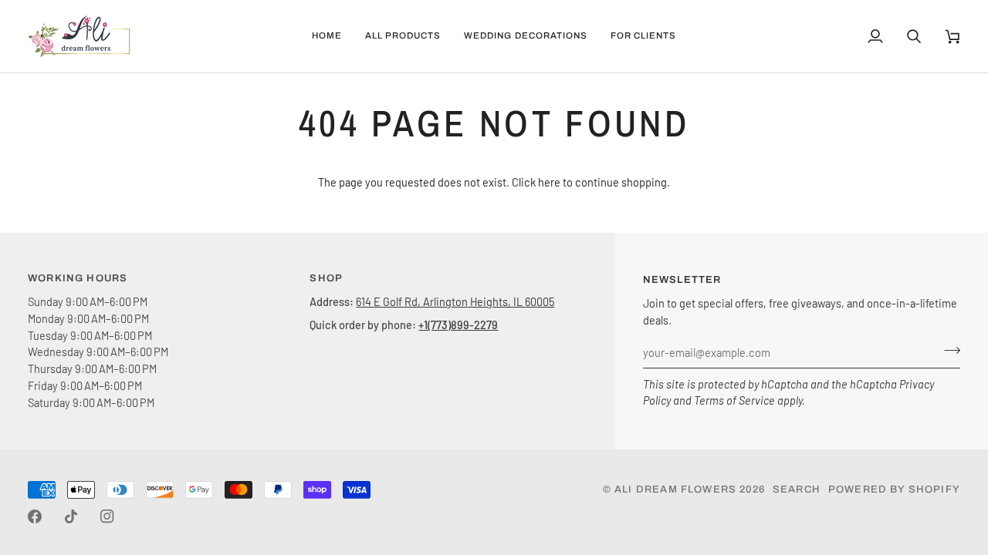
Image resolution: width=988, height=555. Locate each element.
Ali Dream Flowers (675, 489)
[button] (403, 36)
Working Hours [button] (77, 278)
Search (797, 489)
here (549, 182)
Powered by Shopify (894, 489)
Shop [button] (326, 278)
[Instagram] (107, 516)
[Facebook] (35, 516)
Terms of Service (734, 400)
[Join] (947, 350)
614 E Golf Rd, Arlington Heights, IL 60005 (455, 301)
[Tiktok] (71, 516)
